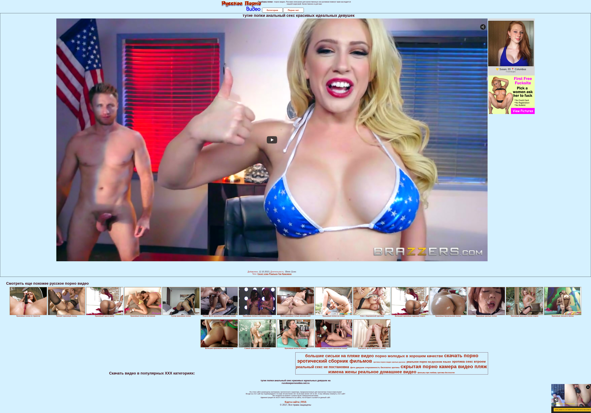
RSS (303, 402)
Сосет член (263, 274)
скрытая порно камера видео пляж (444, 366)
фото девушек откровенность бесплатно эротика (374, 367)
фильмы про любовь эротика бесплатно (436, 373)
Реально (273, 274)
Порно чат (293, 10)
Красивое (286, 274)
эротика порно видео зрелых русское (389, 362)
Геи (279, 274)
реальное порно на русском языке (429, 361)
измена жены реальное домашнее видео (372, 371)
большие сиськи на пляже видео (339, 356)
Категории (272, 10)
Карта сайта (292, 402)
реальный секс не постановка (322, 367)
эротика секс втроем (469, 361)
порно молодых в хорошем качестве (409, 356)
